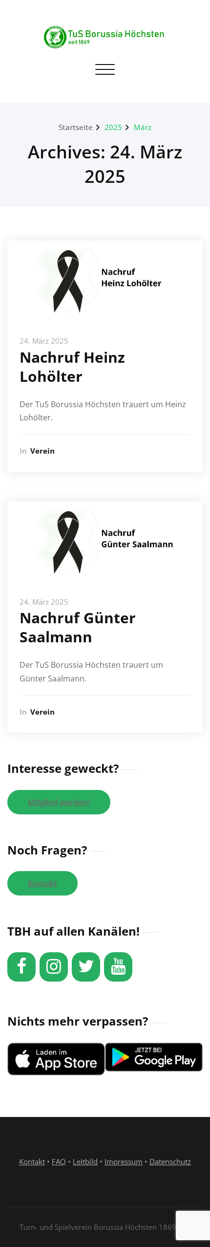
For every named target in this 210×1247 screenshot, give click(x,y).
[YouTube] (118, 967)
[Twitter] (86, 967)
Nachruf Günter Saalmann (78, 627)
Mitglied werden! (59, 802)
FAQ (59, 1161)
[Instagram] (54, 967)
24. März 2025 (44, 341)
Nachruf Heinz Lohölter (72, 366)
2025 (113, 127)
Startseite (76, 127)
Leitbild (85, 1161)
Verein (42, 451)
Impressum (124, 1161)
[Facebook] (21, 967)
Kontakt (42, 883)
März (142, 127)
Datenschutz (170, 1161)
